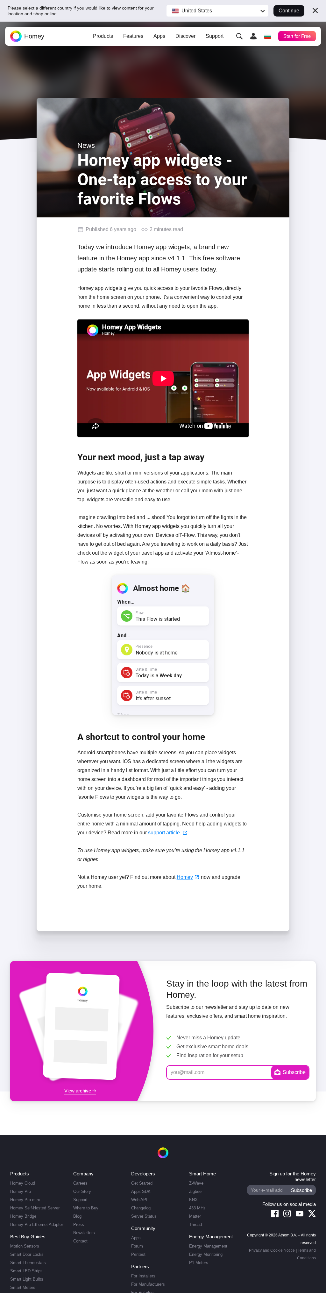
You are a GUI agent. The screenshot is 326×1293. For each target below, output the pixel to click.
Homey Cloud (22, 1183)
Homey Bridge (22, 1216)
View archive (78, 1090)
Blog (75, 1216)
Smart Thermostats (27, 1262)
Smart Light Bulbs (26, 1279)
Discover (185, 36)
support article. (163, 833)
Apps (159, 36)
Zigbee (194, 1191)
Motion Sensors (24, 1246)
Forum (135, 1246)
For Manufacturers (146, 1284)
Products (104, 36)
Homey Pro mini (24, 1199)
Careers (78, 1183)
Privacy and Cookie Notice (272, 1250)
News (86, 145)
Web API (137, 1199)
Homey (184, 877)
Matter (194, 1216)
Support (214, 36)
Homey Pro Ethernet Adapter (35, 1224)
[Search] (238, 36)
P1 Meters (197, 1262)
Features (133, 36)
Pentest (137, 1254)
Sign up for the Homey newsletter (292, 1176)
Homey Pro (20, 1191)
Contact (78, 1241)
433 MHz (196, 1208)
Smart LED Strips (25, 1271)
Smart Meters (22, 1287)
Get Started (140, 1183)
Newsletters (82, 1232)
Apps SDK (139, 1191)
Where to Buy (83, 1208)
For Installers (141, 1276)
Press (76, 1224)
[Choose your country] (267, 36)
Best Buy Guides (27, 1237)
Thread (194, 1224)
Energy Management (206, 1246)
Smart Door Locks (26, 1254)
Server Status (142, 1216)
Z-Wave (195, 1183)
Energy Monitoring (204, 1254)
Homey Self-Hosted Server (34, 1208)
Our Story (79, 1191)
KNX (192, 1199)
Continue (289, 11)
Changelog (139, 1208)
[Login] (253, 36)
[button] (218, 11)
